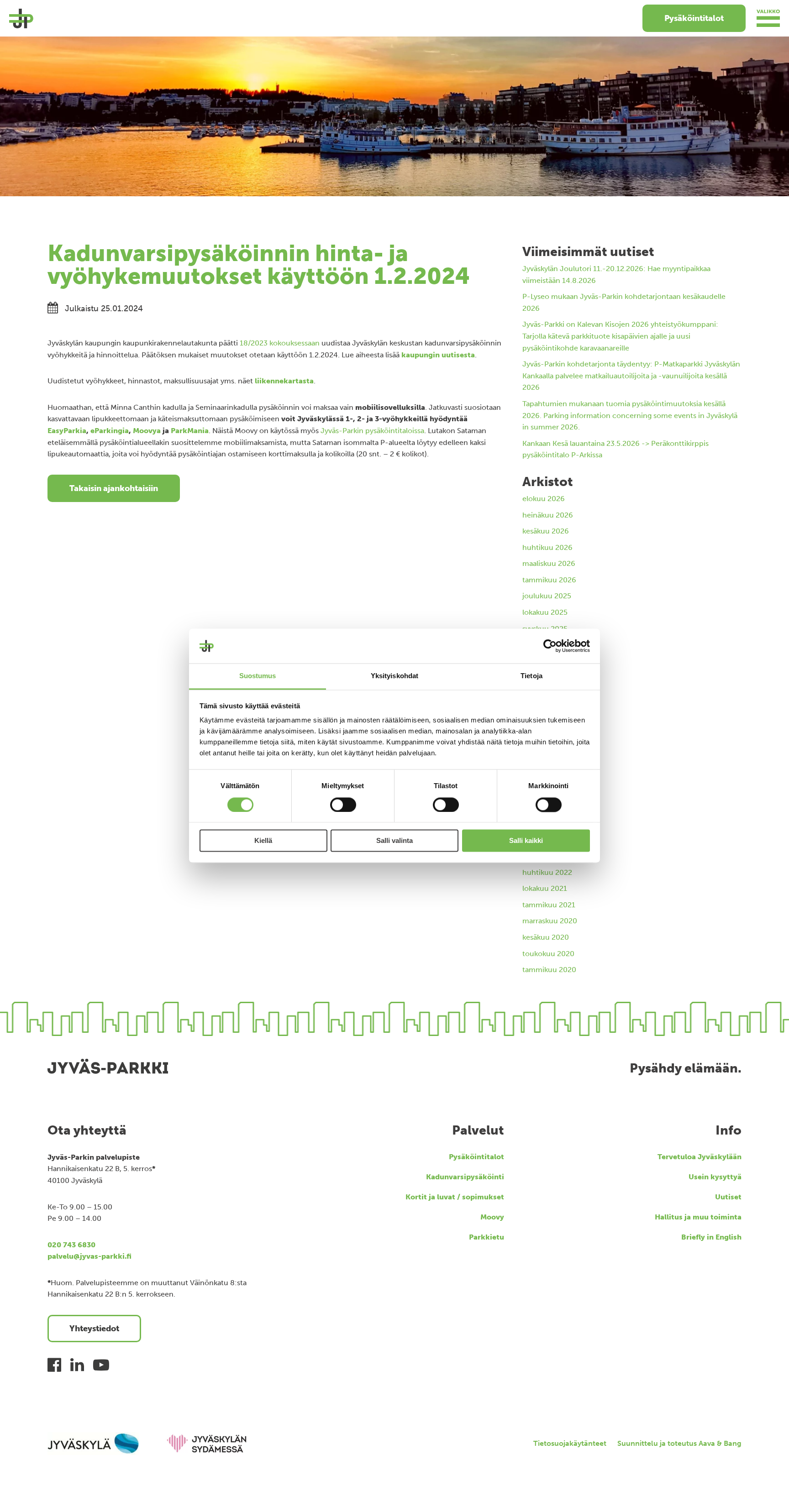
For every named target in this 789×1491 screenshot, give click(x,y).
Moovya (147, 430)
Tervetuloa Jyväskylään (700, 1156)
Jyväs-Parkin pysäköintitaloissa (372, 430)
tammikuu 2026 (549, 579)
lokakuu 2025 (545, 612)
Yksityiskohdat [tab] (394, 676)
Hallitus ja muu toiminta (698, 1217)
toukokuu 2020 (548, 953)
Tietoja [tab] (531, 676)
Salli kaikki (526, 841)
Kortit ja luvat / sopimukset (454, 1197)
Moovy (492, 1217)
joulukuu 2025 (546, 595)
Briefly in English (711, 1237)
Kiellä (263, 841)
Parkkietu (486, 1237)
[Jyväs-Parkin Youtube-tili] (101, 1365)
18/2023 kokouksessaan (280, 343)
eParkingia (109, 430)
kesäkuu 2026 (545, 531)
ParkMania (190, 430)
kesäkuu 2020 (545, 937)
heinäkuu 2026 (547, 515)
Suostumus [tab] (257, 676)
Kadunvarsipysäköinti (465, 1176)
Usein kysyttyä (715, 1176)
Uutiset (728, 1197)
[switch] (343, 804)
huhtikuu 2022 (547, 872)
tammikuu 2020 (549, 969)
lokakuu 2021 (544, 888)
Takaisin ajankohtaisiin (113, 488)
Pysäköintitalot (694, 18)
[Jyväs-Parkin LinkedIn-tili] (77, 1365)
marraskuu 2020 (549, 920)
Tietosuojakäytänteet (569, 1443)
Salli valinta (394, 841)
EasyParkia (66, 430)
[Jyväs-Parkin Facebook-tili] (54, 1365)
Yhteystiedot (94, 1329)
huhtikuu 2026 (547, 547)
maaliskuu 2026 (548, 563)
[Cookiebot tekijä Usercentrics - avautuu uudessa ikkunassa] (550, 646)
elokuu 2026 (543, 498)
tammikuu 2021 (548, 904)
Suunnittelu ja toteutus (679, 1443)
